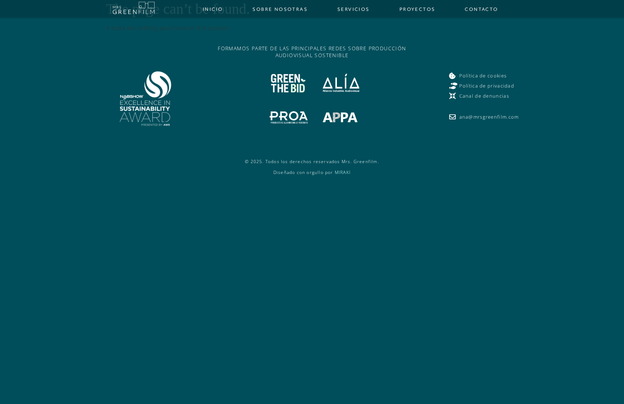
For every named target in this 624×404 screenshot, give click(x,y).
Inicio (213, 9)
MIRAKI (343, 172)
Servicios (353, 9)
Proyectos (417, 9)
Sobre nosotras (280, 9)
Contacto (481, 9)
